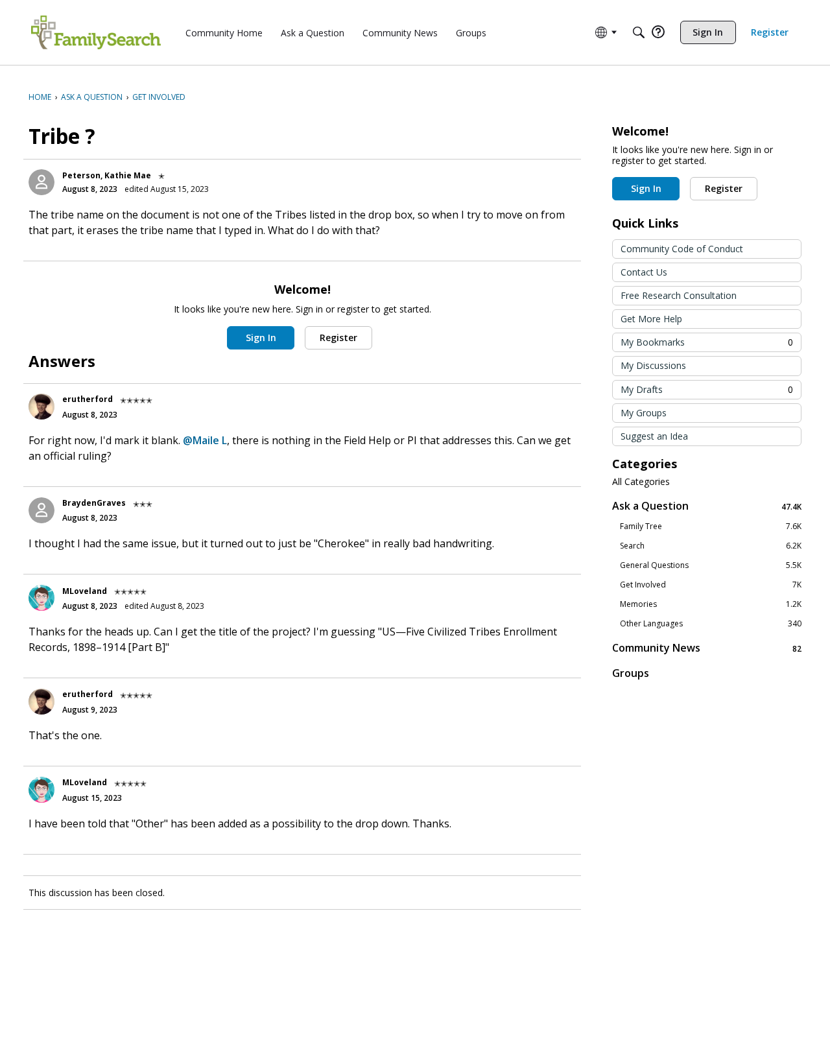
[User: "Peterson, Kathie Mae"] (41, 182)
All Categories (641, 482)
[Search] (638, 32)
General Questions (710, 565)
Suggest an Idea (654, 436)
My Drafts (707, 389)
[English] (96, 32)
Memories (710, 604)
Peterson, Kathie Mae (106, 175)
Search (710, 546)
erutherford (87, 399)
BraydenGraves (94, 502)
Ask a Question (706, 506)
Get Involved (710, 585)
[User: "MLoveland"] (41, 598)
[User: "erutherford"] (41, 407)
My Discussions (653, 365)
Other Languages (710, 624)
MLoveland (84, 591)
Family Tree (710, 526)
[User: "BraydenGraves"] (41, 510)
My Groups (644, 413)
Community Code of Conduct (682, 249)
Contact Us (644, 272)
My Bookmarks (707, 342)
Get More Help (651, 319)
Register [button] (338, 337)
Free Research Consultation (679, 295)
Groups (630, 673)
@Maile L (205, 440)
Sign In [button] (261, 337)
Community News (706, 648)
